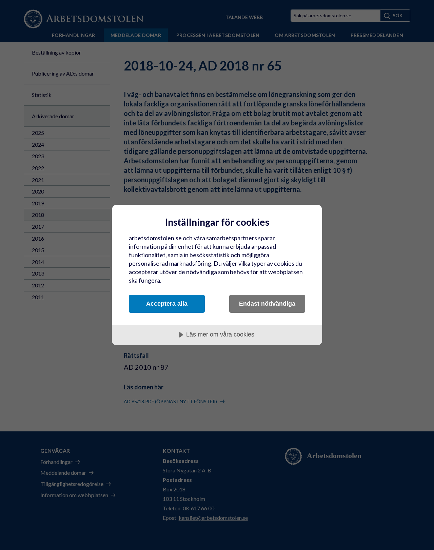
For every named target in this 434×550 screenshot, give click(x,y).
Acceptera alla (167, 303)
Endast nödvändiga (267, 303)
